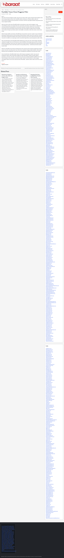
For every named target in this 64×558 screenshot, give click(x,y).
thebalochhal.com (49, 355)
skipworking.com (49, 98)
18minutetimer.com (49, 223)
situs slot (3, 529)
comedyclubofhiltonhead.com (51, 290)
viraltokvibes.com (49, 79)
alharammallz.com (49, 429)
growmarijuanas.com (49, 226)
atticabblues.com (48, 434)
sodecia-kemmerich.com (50, 295)
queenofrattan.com (49, 249)
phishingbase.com (49, 330)
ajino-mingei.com (48, 384)
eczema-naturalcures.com (50, 409)
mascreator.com (48, 470)
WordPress (40, 556)
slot (12, 529)
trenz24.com (48, 97)
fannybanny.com (49, 319)
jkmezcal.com (48, 300)
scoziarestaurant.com (49, 496)
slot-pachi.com (48, 213)
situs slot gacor (6, 530)
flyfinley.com (48, 195)
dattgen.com (48, 440)
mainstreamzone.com (49, 225)
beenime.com (48, 294)
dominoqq (3, 546)
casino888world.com (49, 298)
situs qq (3, 534)
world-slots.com (48, 190)
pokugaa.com (48, 334)
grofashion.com (48, 328)
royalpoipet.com (48, 303)
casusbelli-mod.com (49, 391)
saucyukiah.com (48, 53)
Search (46, 9)
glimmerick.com (48, 368)
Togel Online (58, 4)
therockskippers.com (49, 143)
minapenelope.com (49, 379)
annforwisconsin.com (49, 365)
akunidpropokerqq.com (50, 405)
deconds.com (48, 515)
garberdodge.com (49, 65)
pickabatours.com (49, 180)
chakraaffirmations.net (50, 198)
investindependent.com (50, 466)
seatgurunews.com (49, 400)
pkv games (6, 64)
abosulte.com (48, 503)
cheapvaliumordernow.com (50, 293)
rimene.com (48, 132)
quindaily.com (48, 502)
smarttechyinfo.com (49, 208)
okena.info (47, 403)
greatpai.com (48, 423)
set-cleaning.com (48, 498)
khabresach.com (48, 160)
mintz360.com (48, 205)
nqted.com (47, 475)
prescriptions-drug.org (49, 76)
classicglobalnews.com (49, 512)
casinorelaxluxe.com (49, 312)
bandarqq (47, 43)
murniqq (3, 545)
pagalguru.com (48, 477)
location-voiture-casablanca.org (51, 287)
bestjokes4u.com (48, 199)
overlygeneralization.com (50, 229)
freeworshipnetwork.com (50, 425)
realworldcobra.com (49, 257)
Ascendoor (32, 556)
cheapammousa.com (49, 418)
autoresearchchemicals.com (50, 162)
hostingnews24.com (49, 461)
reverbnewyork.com (49, 372)
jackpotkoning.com (49, 321)
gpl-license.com (48, 454)
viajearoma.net (48, 415)
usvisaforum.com (49, 374)
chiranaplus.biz (48, 136)
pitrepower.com (48, 149)
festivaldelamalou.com (49, 63)
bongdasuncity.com (49, 212)
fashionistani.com (49, 449)
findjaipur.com (48, 366)
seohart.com (48, 497)
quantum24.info (48, 274)
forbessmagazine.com (49, 452)
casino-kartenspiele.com (50, 91)
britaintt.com (48, 514)
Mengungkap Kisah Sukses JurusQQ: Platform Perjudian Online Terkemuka (36, 76)
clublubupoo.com (48, 307)
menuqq (11, 544)
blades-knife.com (48, 252)
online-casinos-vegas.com (50, 153)
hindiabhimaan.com (49, 159)
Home (34, 4)
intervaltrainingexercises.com (51, 301)
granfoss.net (48, 144)
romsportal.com (48, 337)
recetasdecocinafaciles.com (50, 420)
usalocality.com (48, 353)
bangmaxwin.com (49, 124)
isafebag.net (48, 88)
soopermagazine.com (49, 492)
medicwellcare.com (49, 277)
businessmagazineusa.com (50, 276)
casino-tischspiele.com (49, 93)
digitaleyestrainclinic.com (50, 151)
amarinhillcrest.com (49, 84)
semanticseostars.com (49, 224)
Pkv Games (38, 4)
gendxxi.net (48, 269)
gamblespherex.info (49, 265)
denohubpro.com (49, 251)
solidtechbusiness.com (49, 283)
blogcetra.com (48, 242)
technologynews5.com (49, 484)
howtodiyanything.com (50, 463)
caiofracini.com (48, 238)
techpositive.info (48, 239)
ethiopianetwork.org (49, 230)
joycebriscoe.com (49, 362)
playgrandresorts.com (49, 336)
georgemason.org (49, 173)
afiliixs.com (48, 428)
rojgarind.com (48, 221)
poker (47, 45)
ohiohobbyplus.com (49, 382)
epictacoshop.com (49, 126)
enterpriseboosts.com (49, 90)
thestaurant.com (48, 304)
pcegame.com (48, 478)
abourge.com (48, 427)
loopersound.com (49, 377)
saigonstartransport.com (50, 123)
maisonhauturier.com (49, 469)
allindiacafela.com (49, 145)
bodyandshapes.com (49, 510)
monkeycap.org (48, 82)
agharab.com (48, 417)
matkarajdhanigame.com (50, 188)
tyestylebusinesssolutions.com (51, 302)
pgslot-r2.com (48, 479)
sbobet (7, 529)
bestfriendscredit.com (49, 407)
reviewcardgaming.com (50, 284)
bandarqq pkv (11, 526)
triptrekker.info (48, 268)
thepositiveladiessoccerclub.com (51, 419)
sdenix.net (47, 83)
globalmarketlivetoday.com (50, 453)
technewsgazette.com (49, 107)
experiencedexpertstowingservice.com (52, 285)
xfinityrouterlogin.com (49, 154)
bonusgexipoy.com (49, 311)
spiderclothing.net (49, 398)
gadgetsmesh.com (49, 231)
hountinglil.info (48, 197)
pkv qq (3, 526)
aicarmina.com (48, 363)
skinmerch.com (48, 373)
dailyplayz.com (48, 316)
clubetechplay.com (49, 313)
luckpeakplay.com (49, 326)
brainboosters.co (48, 359)
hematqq (6, 545)
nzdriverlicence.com (49, 476)
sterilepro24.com (49, 282)
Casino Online (52, 4)
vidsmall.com (48, 278)
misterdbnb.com (48, 299)
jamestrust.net (48, 96)
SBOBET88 (47, 4)
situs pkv (8, 527)
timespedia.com (48, 101)
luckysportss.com (49, 325)
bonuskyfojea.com (49, 309)
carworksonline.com (49, 71)
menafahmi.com (48, 471)
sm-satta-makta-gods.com (50, 489)
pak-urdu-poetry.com (49, 241)
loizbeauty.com (48, 99)
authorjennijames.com (49, 414)
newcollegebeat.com (49, 371)
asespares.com (48, 432)
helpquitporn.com (49, 459)
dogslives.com (48, 247)
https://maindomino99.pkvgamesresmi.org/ (9, 551)
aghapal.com (48, 411)
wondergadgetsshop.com (50, 399)
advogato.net (48, 87)
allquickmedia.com (49, 106)
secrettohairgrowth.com (50, 117)
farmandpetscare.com (49, 235)
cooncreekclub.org (49, 57)
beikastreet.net (48, 54)
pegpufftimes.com (49, 58)
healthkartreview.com (49, 458)
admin (10, 14)
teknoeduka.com (48, 485)
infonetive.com (48, 125)
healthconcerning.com (49, 220)
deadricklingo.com (49, 263)
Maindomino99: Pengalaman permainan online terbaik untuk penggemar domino (7, 76)
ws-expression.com (49, 480)
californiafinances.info (49, 128)
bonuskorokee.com (49, 310)
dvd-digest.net (48, 134)
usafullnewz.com (48, 348)
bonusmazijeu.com (49, 308)
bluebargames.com (49, 62)
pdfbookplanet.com (49, 248)
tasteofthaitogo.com (49, 118)
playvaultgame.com (49, 335)
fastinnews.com (48, 318)
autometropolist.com (49, 435)
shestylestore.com (49, 339)
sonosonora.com (48, 394)
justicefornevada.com (49, 232)
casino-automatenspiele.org (50, 92)
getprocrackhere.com (49, 317)
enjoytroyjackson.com (49, 444)
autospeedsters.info (49, 259)
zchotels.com (48, 481)
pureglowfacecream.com (50, 108)
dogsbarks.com (48, 442)
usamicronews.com (49, 327)
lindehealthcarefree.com (50, 177)
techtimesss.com (48, 72)
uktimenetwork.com (49, 349)
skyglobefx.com (48, 264)
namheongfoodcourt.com (50, 139)
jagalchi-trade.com (49, 376)
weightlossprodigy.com (50, 207)
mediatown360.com (49, 150)
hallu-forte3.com (48, 141)
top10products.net (49, 179)
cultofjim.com (48, 367)
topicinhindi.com (48, 174)
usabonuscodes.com (49, 488)
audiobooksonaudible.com (50, 506)
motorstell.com (48, 74)
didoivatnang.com (49, 441)
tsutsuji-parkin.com (49, 416)
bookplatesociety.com (49, 392)
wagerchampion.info (49, 260)
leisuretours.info (48, 233)
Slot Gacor (42, 4)
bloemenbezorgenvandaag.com (51, 116)
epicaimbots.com (48, 445)
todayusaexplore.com (49, 351)
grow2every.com (49, 455)
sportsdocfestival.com (49, 338)
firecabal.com (48, 451)
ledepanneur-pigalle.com (50, 133)
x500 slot (12, 528)
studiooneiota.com (49, 255)
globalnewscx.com (49, 246)
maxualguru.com (48, 211)
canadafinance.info (49, 130)
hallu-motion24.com (49, 142)
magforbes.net (48, 81)
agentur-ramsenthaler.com (50, 266)
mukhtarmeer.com (49, 472)
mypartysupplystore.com (50, 364)
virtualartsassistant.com (50, 291)
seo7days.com (48, 114)
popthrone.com (48, 189)
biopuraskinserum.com (49, 127)
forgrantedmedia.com (49, 67)
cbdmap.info (48, 186)
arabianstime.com (49, 433)
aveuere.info (48, 216)
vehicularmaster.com (49, 356)
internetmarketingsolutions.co (51, 243)
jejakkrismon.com (49, 102)
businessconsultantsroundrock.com (52, 511)
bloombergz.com (48, 89)
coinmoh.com (48, 437)
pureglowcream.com (49, 115)
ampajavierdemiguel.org (50, 358)
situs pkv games (8, 528)
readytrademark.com (49, 494)
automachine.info (49, 258)
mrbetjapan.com (48, 110)
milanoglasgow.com (49, 140)
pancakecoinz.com (49, 194)
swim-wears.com (48, 66)
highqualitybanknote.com (50, 460)
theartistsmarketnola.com (50, 135)
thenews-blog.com (49, 486)
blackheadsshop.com (49, 286)
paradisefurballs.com (49, 215)
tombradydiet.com (49, 389)
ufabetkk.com (48, 105)
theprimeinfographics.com (50, 292)
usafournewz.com (49, 354)
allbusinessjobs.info (49, 178)
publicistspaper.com (49, 501)
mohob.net (47, 206)
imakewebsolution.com (50, 191)
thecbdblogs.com (48, 161)
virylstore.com (48, 73)
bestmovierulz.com (49, 375)
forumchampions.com (49, 61)
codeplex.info (48, 402)
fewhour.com (48, 222)
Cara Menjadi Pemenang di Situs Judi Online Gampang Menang (16, 556)
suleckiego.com (48, 165)
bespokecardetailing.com (50, 406)
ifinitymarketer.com (49, 320)
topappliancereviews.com (50, 157)
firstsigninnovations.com (50, 64)
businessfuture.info (49, 183)
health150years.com (49, 75)
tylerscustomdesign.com (50, 70)
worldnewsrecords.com (50, 281)
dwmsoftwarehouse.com (50, 443)
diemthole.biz (48, 104)
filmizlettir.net (48, 55)
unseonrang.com (48, 240)
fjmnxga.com (48, 122)
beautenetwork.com (49, 507)
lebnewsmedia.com (49, 393)
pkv (46, 41)
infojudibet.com (48, 185)
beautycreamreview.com (50, 436)
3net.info (47, 401)
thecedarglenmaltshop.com (50, 172)
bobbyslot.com (48, 203)
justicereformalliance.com (50, 380)
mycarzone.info (48, 272)
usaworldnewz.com (49, 350)
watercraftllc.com (49, 426)
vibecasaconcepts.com (49, 273)
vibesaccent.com (48, 357)
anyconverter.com (49, 100)
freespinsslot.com (49, 214)
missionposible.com (49, 152)
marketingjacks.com (49, 156)
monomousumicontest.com (50, 261)
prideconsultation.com (49, 196)
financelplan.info (48, 182)
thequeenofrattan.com (49, 250)
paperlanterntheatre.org (50, 424)
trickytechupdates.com (50, 158)
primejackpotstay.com (49, 333)
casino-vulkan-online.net (50, 148)
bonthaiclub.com (48, 390)
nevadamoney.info (49, 131)
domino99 (47, 42)
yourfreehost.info (49, 385)
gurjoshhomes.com (49, 388)
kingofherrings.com (49, 109)
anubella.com (48, 505)
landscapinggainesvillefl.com (50, 468)
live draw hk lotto (49, 38)
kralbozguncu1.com (49, 467)
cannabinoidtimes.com (49, 217)
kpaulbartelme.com (49, 289)
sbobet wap (6, 543)
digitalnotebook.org (49, 209)
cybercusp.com (48, 513)
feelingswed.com (48, 450)
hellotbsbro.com (48, 234)
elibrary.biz (48, 408)
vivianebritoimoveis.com (50, 80)
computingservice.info (49, 237)
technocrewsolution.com (50, 78)
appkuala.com (48, 113)
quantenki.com (48, 275)
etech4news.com (49, 446)
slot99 (3, 549)
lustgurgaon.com (48, 200)
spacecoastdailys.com (49, 493)
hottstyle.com (48, 462)
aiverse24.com (48, 504)
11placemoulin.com (49, 204)
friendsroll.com (48, 397)
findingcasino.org (49, 256)
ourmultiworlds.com (49, 56)
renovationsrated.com (49, 495)
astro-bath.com (48, 410)
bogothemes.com (48, 383)
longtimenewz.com (49, 324)
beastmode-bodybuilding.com (51, 181)
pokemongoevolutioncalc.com (51, 329)
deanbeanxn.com (49, 187)
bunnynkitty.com (49, 119)
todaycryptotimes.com (49, 487)
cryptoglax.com (48, 381)
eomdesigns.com (48, 267)
